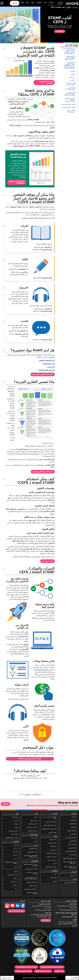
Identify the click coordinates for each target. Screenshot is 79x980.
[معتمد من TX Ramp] (57, 956)
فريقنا (16, 820)
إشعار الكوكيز (59, 971)
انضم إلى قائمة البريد (31, 827)
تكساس (15, 885)
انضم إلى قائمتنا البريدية (16, 911)
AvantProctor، (23, 636)
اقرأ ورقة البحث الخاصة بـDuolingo (17, 182)
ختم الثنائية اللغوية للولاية (49, 825)
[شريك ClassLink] (21, 938)
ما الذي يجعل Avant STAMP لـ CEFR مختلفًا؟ (70, 58)
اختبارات (75, 7)
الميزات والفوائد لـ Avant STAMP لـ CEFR (70, 100)
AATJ (15, 867)
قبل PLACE (73, 855)
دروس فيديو (53, 849)
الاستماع (71, 77)
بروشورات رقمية (52, 860)
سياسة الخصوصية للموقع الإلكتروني (30, 865)
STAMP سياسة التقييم (31, 869)
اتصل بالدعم (45, 920)
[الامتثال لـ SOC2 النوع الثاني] (57, 938)
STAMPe (73, 827)
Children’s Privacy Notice (32, 893)
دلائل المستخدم (52, 843)
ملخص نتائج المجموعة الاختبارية (43, 670)
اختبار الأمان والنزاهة (31, 882)
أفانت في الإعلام (33, 824)
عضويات (15, 871)
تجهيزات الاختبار (33, 885)
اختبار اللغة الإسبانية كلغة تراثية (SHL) (69, 862)
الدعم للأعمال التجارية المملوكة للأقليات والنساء (30, 878)
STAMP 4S (73, 820)
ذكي (55, 874)
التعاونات (15, 845)
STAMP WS (72, 824)
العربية (73, 978)
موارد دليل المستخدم (68, 104)
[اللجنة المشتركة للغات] (39, 956)
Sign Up (5, 804)
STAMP (68, 7)
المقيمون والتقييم (13, 830)
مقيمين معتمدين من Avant (40, 618)
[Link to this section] (4, 48)
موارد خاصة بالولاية (51, 856)
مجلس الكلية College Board (11, 862)
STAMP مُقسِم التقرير (70, 882)
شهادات (16, 824)
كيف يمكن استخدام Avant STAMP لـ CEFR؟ (69, 94)
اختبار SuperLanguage (69, 858)
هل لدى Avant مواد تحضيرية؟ (70, 83)
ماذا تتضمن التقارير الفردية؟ (70, 88)
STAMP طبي (72, 841)
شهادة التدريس (52, 832)
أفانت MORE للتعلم (32, 852)
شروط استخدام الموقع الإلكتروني (26, 967)
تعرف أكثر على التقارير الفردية (42, 472)
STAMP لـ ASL (72, 844)
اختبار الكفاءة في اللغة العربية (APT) (70, 867)
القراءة (72, 71)
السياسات (34, 861)
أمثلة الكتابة (53, 846)
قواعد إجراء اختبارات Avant (31, 873)
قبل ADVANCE (33, 848)
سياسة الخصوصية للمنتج (30, 889)
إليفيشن (54, 881)
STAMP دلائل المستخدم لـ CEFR (30, 759)
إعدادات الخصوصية (6, 978)
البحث (35, 841)
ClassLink (53, 877)
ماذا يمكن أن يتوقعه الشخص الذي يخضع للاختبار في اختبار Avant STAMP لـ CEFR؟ (69, 65)
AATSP (15, 852)
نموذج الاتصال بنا (31, 775)
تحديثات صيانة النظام (50, 867)
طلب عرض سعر (47, 561)
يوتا (16, 888)
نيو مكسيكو (14, 881)
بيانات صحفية (33, 820)
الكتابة (72, 74)
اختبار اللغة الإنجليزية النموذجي (46, 82)
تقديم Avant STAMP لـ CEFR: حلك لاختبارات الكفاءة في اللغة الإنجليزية (68, 51)
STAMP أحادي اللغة (71, 837)
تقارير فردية (38, 667)
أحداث (54, 863)
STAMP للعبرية (72, 848)
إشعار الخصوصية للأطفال (23, 971)
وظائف (16, 827)
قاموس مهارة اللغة (51, 853)
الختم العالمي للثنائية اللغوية (49, 828)
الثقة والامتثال (14, 834)
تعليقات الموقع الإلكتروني (11, 837)
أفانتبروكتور (45, 215)
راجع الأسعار (60, 31)
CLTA (15, 858)
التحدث (72, 80)
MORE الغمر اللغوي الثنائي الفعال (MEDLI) (30, 856)
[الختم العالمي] (39, 938)
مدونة (35, 817)
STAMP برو (73, 834)
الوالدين (51, 367)
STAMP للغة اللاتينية (70, 851)
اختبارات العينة (52, 839)
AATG (15, 848)
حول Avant (15, 817)
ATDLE (15, 855)
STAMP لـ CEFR (71, 830)
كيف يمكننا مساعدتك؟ (70, 111)
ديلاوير (15, 878)
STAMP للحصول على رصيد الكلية (49, 817)
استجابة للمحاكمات (32, 830)
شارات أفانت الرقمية (50, 822)
